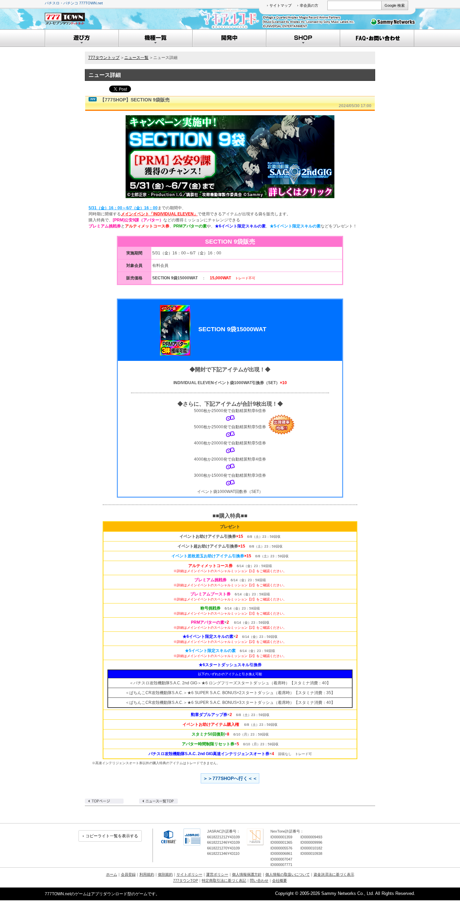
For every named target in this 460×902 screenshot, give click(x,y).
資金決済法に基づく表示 (334, 874)
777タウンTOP (185, 880)
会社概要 (279, 880)
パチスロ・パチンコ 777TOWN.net (74, 3)
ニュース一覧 (136, 57)
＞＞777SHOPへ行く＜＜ (230, 778)
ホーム (111, 874)
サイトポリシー (189, 874)
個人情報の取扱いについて (287, 874)
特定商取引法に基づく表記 (224, 880)
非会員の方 (309, 5)
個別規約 (165, 874)
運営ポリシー (217, 874)
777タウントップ (104, 57)
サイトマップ (280, 5)
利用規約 (146, 874)
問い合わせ (259, 880)
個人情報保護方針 (247, 874)
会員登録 (128, 874)
